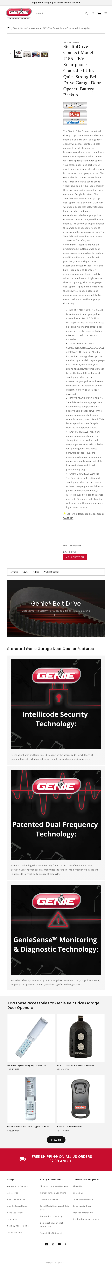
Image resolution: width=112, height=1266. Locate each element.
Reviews (14, 572)
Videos (35, 572)
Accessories (12, 1192)
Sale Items (12, 1219)
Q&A (25, 572)
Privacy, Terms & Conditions (53, 1192)
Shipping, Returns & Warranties (54, 1186)
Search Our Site (14, 1232)
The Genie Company (58, 1263)
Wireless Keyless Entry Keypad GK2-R (26, 1065)
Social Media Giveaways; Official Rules (55, 1208)
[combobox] (61, 13)
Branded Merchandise (83, 1212)
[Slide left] (10, 53)
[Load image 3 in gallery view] (36, 53)
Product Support (50, 572)
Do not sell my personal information (51, 1225)
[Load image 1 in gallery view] (18, 53)
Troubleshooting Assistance (86, 1219)
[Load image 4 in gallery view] (45, 53)
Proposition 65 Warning (51, 1216)
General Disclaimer (49, 1199)
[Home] (8, 28)
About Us (77, 1186)
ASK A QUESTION (75, 557)
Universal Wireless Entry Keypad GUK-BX (28, 1126)
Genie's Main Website (83, 1199)
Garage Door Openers (17, 1186)
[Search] (86, 13)
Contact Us (78, 1192)
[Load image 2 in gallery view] (27, 53)
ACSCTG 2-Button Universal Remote (75, 1065)
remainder (83, 572)
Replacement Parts (16, 1199)
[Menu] (106, 14)
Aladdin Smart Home (17, 1206)
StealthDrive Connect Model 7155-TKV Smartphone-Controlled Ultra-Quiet (51, 28)
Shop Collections (15, 1212)
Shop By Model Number (18, 1225)
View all (56, 1139)
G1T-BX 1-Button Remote (69, 1126)
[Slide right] (53, 53)
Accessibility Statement (51, 1233)
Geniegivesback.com (82, 1206)
